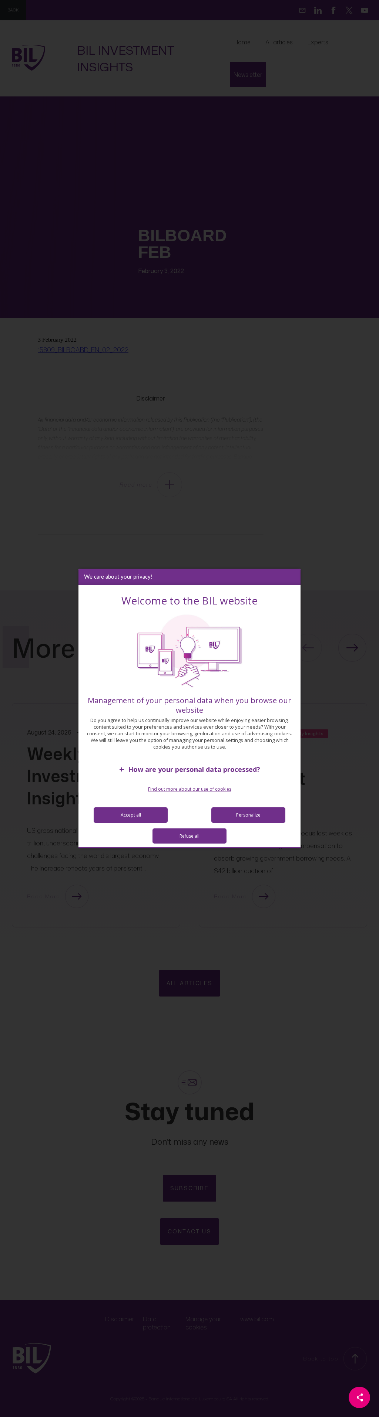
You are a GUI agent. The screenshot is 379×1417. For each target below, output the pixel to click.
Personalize (248, 815)
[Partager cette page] (359, 1397)
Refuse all (189, 836)
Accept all (131, 815)
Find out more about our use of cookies (189, 789)
